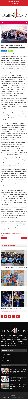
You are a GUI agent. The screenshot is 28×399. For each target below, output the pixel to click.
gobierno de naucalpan (12, 233)
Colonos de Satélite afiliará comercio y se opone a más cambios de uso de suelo (18, 386)
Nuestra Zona (17, 53)
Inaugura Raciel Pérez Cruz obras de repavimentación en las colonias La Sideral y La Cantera (18, 371)
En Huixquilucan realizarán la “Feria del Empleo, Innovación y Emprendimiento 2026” (18, 378)
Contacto (4, 357)
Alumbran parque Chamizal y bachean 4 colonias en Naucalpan (24, 238)
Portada (10, 50)
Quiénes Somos (6, 354)
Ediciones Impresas (7, 360)
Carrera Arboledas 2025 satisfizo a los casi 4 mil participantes (13, 287)
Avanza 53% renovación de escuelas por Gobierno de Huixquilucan (14, 267)
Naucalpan (3, 50)
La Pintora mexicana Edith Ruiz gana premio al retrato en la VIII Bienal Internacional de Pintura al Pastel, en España (5, 238)
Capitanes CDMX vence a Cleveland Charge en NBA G (11, 308)
